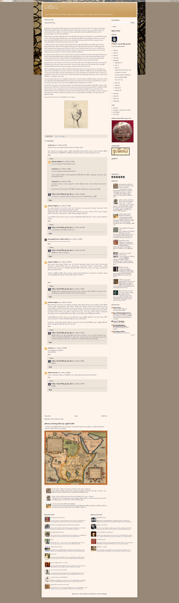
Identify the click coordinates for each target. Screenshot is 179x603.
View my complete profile (118, 46)
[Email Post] (56, 136)
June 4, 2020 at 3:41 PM (78, 384)
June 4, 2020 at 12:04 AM (78, 250)
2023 (114, 53)
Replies (51, 158)
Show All (133, 335)
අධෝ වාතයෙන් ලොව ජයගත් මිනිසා (58, 570)
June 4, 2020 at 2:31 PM (78, 289)
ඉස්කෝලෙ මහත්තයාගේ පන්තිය (122, 110)
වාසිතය (51, 7)
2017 (114, 98)
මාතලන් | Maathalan (118, 321)
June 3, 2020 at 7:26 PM (64, 169)
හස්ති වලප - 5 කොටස (102, 546)
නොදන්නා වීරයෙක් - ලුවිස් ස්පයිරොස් (59, 577)
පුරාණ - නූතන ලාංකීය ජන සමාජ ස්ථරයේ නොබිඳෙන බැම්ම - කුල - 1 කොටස (73, 496)
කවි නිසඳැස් (116, 112)
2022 (114, 55)
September (118, 62)
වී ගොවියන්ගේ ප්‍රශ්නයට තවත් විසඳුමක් (121, 328)
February (117, 90)
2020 (114, 60)
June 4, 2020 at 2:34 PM (78, 333)
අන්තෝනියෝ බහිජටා (119, 331)
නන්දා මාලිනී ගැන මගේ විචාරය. (121, 333)
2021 (114, 58)
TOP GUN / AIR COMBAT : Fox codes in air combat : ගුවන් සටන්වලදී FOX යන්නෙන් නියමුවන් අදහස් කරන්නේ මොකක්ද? (122, 316)
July (116, 65)
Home (76, 416)
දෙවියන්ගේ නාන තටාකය (56, 546)
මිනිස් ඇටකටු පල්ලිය (124, 280)
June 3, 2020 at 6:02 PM (61, 145)
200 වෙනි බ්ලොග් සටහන (126, 291)
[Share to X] (61, 136)
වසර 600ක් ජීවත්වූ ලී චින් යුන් (57, 532)
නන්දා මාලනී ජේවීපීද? (119, 322)
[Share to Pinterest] (64, 136)
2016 (114, 101)
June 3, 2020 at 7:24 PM (64, 206)
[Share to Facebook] (62, 136)
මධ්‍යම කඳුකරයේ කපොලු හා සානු (126, 228)
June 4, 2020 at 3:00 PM (64, 372)
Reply (49, 155)
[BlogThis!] (60, 136)
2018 (114, 96)
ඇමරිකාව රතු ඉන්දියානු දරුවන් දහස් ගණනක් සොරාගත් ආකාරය (65, 525)
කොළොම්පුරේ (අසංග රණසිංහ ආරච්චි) (58, 239)
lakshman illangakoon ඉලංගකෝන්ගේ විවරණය (120, 325)
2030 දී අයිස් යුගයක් (101, 517)
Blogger (105, 594)
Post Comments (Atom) (57, 419)
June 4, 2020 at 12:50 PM (60, 348)
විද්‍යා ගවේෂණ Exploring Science (122, 313)
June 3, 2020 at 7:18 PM (68, 161)
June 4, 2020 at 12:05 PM (64, 262)
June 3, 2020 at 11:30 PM (75, 239)
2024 (114, 50)
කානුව (51, 539)
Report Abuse (116, 31)
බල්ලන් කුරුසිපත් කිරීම (121, 77)
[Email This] (58, 136)
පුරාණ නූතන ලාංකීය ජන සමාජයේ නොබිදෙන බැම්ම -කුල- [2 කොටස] (71, 489)
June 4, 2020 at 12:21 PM (64, 302)
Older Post (104, 416)
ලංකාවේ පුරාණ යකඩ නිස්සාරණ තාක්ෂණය (64, 504)
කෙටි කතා (116, 114)
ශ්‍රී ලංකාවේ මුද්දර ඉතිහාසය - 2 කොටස (59, 562)
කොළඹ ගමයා (117, 307)
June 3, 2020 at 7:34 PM (64, 181)
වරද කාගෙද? (53, 554)
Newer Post (47, 416)
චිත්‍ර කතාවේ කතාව (124, 240)
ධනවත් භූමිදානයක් (101, 539)
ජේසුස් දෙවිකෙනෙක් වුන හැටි (123, 70)
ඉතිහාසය (115, 108)
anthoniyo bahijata (57, 161)
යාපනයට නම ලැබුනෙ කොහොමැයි (125, 253)
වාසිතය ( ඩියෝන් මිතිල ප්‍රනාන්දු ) (61, 194)
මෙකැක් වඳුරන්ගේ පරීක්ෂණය (123, 75)
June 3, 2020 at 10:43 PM (78, 227)
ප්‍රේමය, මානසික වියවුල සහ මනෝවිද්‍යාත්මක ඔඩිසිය (120, 309)
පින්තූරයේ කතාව (123, 267)
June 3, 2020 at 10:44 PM (78, 194)
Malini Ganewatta (52, 372)
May (116, 83)
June (116, 67)
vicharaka (50, 348)
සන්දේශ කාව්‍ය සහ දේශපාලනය (57, 517)
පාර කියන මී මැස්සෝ (120, 72)
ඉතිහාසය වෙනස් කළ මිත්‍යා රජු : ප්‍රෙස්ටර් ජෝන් (59, 423)
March (117, 88)
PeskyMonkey (92, 594)
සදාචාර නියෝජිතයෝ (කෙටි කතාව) (105, 532)
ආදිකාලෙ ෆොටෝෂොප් (102, 525)
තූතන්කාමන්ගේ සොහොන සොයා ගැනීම (59, 584)
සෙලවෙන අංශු (119, 79)
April (116, 85)
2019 (114, 93)
